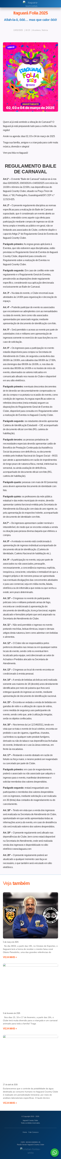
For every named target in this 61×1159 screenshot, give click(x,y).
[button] (21, 35)
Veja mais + (10, 957)
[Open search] (4, 4)
